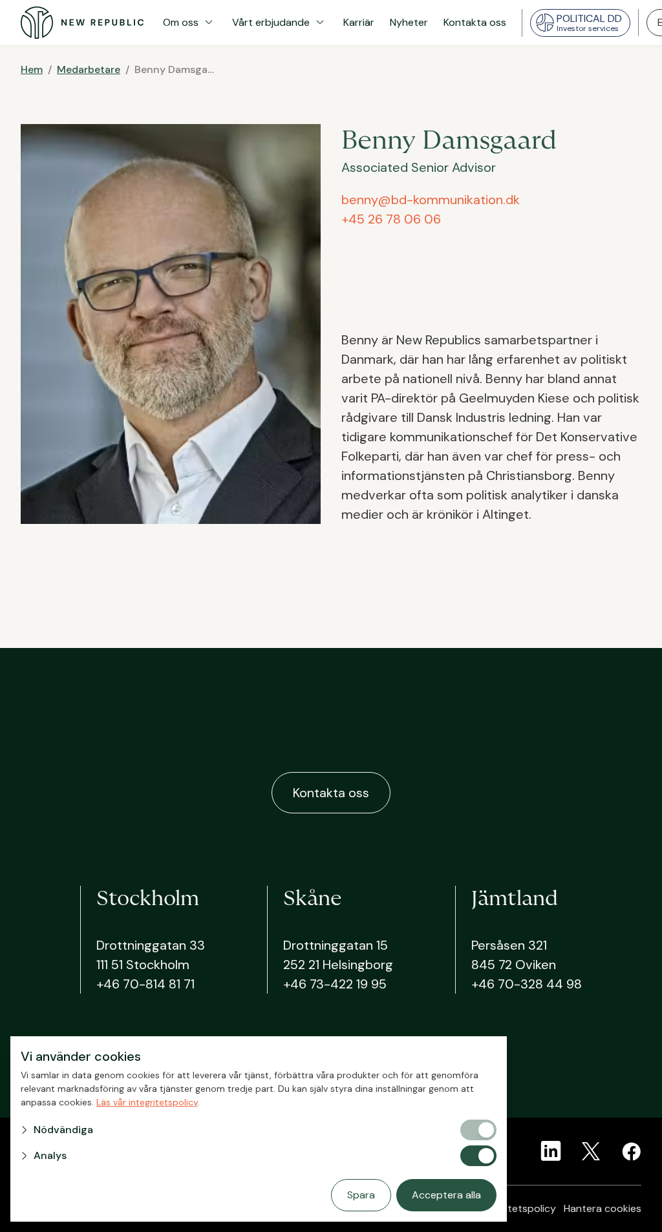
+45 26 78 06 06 (391, 219)
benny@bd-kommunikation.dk (430, 199)
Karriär (358, 22)
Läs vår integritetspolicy (147, 1102)
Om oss (190, 23)
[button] (239, 1130)
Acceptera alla (446, 1195)
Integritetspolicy (517, 1208)
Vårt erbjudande (280, 23)
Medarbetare (88, 69)
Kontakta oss (474, 22)
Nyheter (409, 22)
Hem (32, 69)
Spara (361, 1195)
